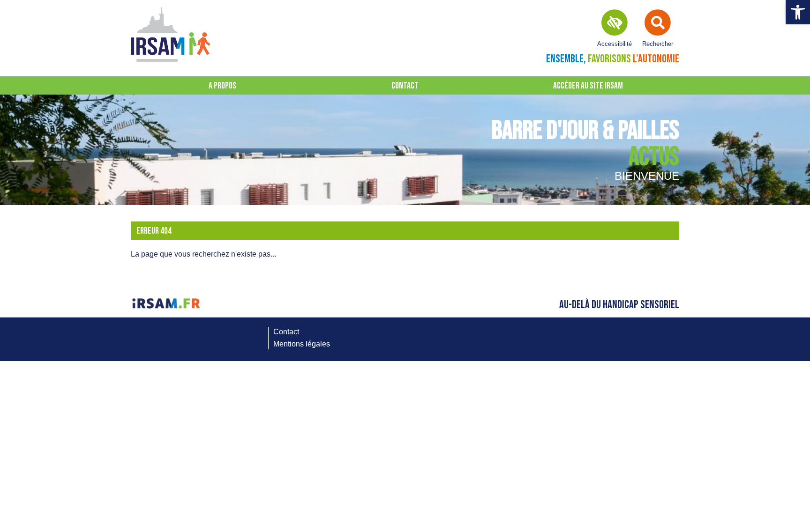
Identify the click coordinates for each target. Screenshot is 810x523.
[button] (798, 12)
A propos (222, 86)
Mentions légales (301, 344)
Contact (405, 86)
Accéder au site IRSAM (588, 86)
